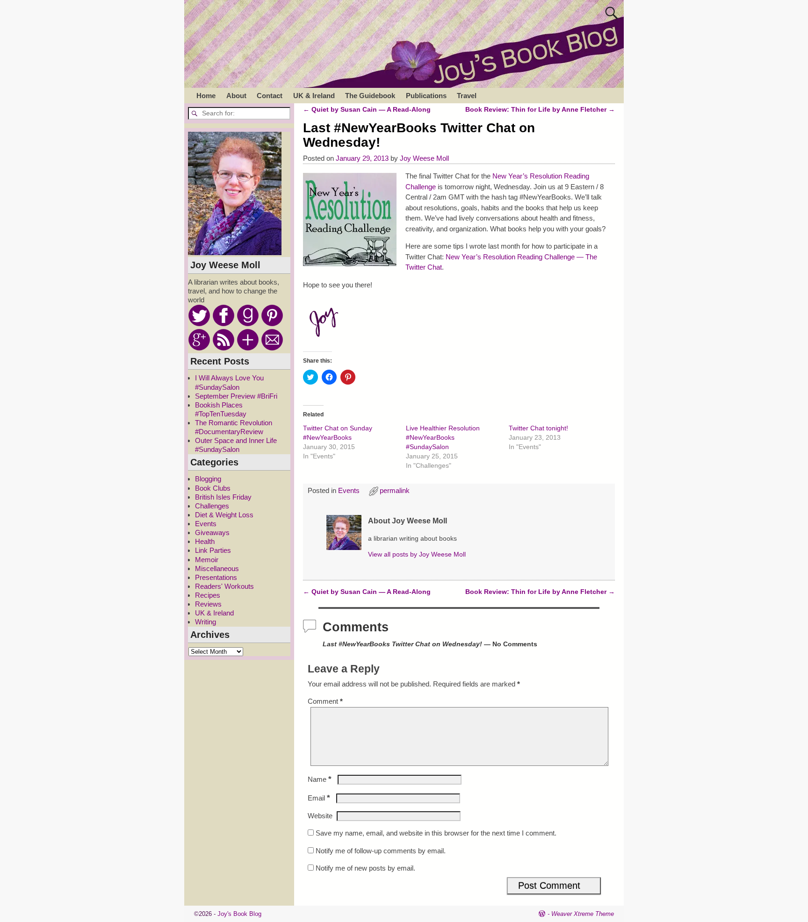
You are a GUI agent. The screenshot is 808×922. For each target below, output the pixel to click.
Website (320, 816)
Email (319, 798)
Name (320, 779)
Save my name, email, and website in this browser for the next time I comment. (436, 833)
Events (349, 490)
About (236, 96)
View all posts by (417, 554)
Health (205, 541)
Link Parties (213, 550)
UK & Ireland (314, 96)
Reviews (208, 604)
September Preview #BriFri (236, 396)
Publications (426, 96)
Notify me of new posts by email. (365, 868)
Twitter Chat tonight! (538, 428)
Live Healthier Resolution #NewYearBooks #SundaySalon (443, 437)
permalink (395, 490)
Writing (205, 622)
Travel (466, 96)
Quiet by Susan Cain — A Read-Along (367, 109)
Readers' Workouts (224, 586)
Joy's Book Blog (239, 913)
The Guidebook (370, 96)
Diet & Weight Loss (224, 515)
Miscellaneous (217, 568)
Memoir (206, 560)
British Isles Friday (223, 497)
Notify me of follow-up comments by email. (381, 851)
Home (206, 96)
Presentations (216, 577)
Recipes (207, 595)
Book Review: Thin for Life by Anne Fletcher (540, 109)
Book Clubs (213, 488)
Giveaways (212, 532)
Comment (325, 701)
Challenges (212, 506)
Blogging (208, 479)
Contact (269, 96)
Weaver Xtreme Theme (582, 913)
